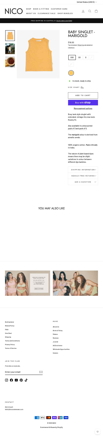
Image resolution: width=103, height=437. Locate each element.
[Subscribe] (41, 371)
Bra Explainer (9, 322)
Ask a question (83, 182)
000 (72, 57)
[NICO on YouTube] (16, 380)
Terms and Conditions (12, 341)
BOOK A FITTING (41, 9)
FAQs (6, 329)
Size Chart (8, 333)
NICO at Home (57, 345)
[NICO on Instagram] (6, 380)
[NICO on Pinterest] (21, 380)
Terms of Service (10, 348)
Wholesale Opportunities (61, 349)
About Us (56, 327)
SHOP (28, 9)
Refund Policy (9, 326)
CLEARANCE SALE (47, 13)
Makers (55, 334)
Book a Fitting (57, 330)
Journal (55, 342)
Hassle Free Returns (83, 176)
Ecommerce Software (47, 427)
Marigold (71, 72)
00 (79, 57)
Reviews (56, 338)
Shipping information (83, 169)
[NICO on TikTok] (26, 380)
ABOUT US (31, 13)
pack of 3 (71, 128)
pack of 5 (83, 128)
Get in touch (9, 407)
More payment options (83, 108)
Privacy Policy (10, 344)
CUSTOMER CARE (59, 9)
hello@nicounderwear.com (14, 409)
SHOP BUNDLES (65, 13)
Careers (55, 353)
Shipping (81, 45)
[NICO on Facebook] (11, 380)
